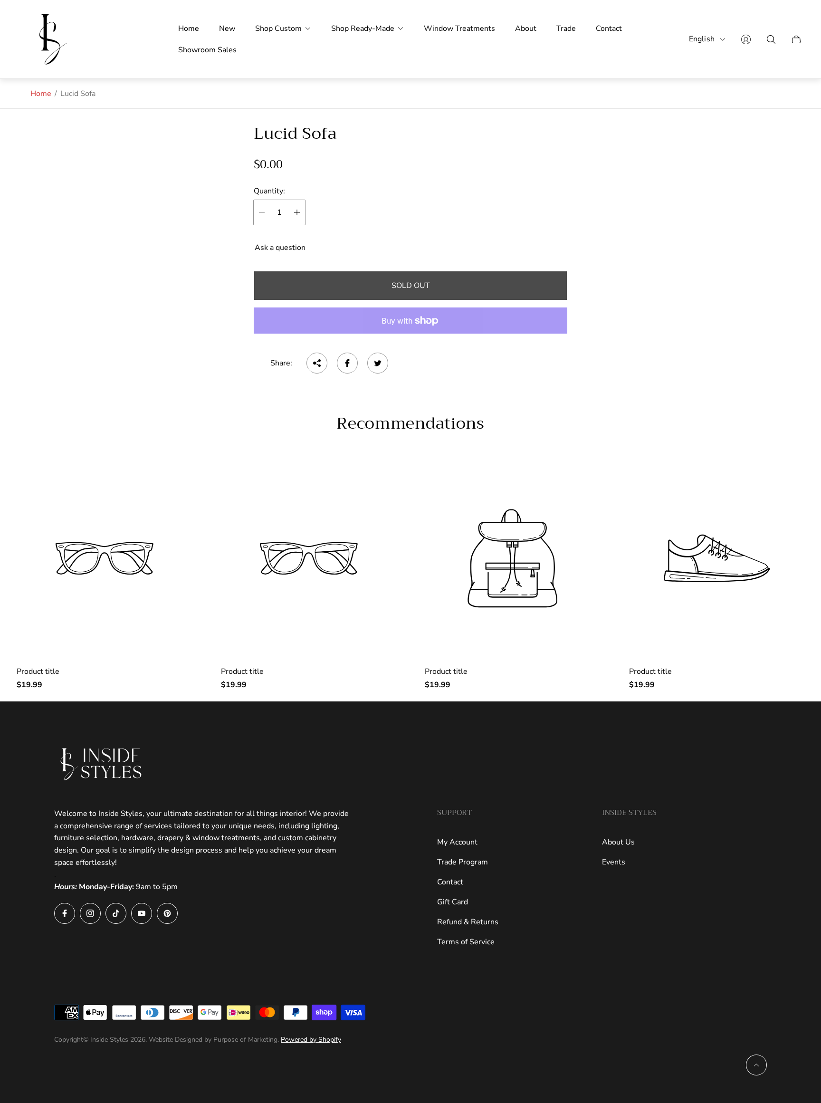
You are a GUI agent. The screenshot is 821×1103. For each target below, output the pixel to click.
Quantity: (269, 191)
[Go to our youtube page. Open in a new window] (141, 913)
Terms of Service (466, 942)
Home (40, 93)
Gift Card (452, 902)
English (702, 39)
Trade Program (462, 862)
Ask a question (280, 247)
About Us (618, 842)
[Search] (771, 39)
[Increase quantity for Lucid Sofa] (297, 212)
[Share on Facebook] (347, 363)
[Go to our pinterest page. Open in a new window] (167, 913)
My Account (457, 842)
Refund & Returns (467, 922)
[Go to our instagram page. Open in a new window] (90, 913)
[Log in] (745, 39)
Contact (450, 882)
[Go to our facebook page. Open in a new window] (64, 913)
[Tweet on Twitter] (377, 363)
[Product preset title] (104, 558)
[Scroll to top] (756, 1065)
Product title (38, 671)
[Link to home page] (101, 764)
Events (613, 862)
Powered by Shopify (311, 1039)
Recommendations (410, 423)
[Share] (316, 363)
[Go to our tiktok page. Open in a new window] (115, 913)
